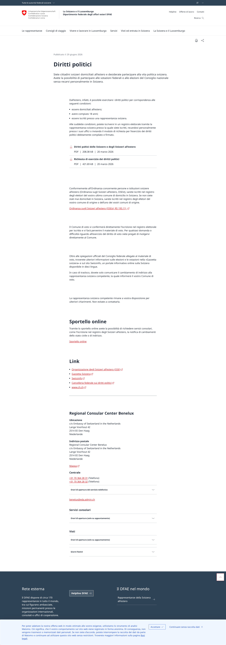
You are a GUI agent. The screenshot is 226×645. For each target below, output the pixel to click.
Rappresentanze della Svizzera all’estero (134, 599)
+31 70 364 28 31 (78, 478)
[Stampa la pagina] (196, 40)
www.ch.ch (78, 387)
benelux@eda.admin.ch (82, 499)
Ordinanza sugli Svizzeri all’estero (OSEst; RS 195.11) (98, 208)
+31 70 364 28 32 (78, 481)
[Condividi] (202, 40)
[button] (32, 30)
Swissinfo (77, 378)
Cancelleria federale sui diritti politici (92, 382)
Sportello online (78, 341)
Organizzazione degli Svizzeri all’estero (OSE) (96, 369)
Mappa (73, 465)
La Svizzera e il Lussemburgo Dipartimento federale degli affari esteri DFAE (87, 13)
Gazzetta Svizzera (81, 373)
